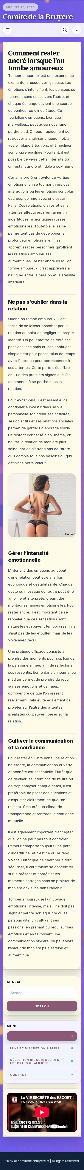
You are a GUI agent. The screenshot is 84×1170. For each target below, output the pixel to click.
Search (42, 1006)
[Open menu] (7, 30)
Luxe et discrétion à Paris (34, 1048)
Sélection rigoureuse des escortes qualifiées (34, 1061)
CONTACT (18, 1074)
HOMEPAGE (19, 1036)
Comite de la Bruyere (38, 17)
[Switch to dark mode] (76, 30)
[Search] (65, 30)
